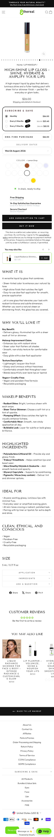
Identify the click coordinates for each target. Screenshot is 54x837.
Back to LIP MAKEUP (28, 711)
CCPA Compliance (27, 759)
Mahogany (45, 173)
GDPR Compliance (27, 764)
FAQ (27, 805)
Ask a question (27, 584)
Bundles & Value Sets (27, 783)
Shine (39, 173)
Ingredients (27, 578)
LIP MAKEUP (30, 64)
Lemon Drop (27, 173)
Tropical (33, 173)
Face (27, 792)
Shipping (16, 102)
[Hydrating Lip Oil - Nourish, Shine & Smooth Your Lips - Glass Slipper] (46, 680)
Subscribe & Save (26, 772)
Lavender (45, 165)
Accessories (27, 800)
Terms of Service (27, 755)
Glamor (20, 173)
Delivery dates (27, 144)
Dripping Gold (33, 180)
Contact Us (27, 729)
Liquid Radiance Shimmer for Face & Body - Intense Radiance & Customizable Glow (26, 257)
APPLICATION (27, 573)
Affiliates (27, 733)
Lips (27, 796)
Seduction (27, 180)
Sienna (27, 165)
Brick (8, 173)
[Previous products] (43, 249)
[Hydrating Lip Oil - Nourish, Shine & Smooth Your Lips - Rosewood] (52, 680)
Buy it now (27, 226)
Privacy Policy (27, 751)
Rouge (33, 165)
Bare (20, 165)
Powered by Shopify (27, 835)
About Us (27, 725)
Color (27, 160)
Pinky (14, 165)
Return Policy (27, 746)
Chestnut (39, 165)
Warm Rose (14, 173)
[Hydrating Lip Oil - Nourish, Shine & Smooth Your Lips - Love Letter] (49, 680)
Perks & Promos (27, 738)
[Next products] (49, 249)
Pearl (20, 180)
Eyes (27, 787)
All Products (27, 779)
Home (19, 64)
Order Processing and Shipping (27, 742)
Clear (8, 165)
